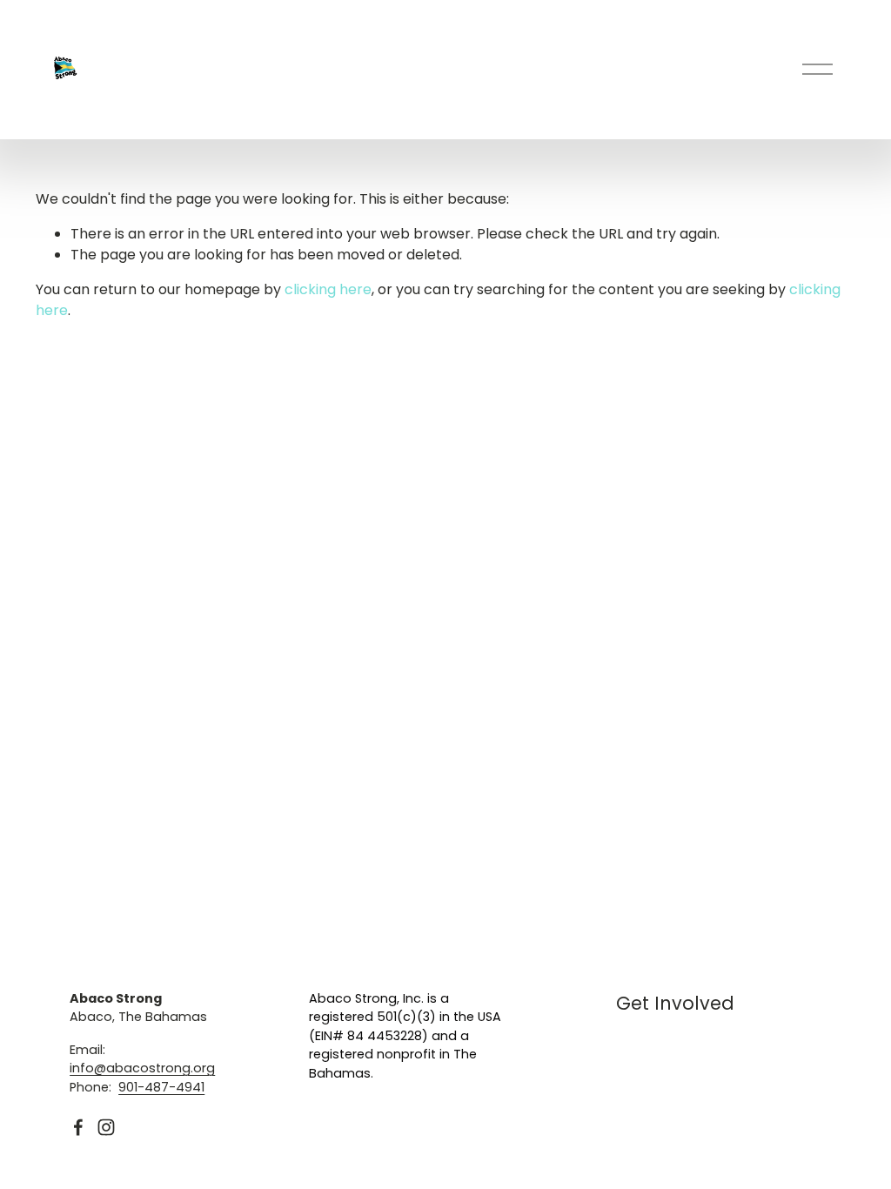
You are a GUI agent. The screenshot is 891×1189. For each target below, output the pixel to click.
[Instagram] (106, 1127)
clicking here (328, 289)
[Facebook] (78, 1127)
